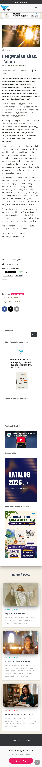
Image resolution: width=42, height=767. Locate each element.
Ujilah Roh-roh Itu (15, 613)
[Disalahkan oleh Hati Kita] (21, 695)
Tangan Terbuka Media (11, 302)
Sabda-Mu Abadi (17, 294)
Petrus (9, 298)
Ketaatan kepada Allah (17, 661)
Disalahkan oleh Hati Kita (19, 714)
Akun (17, 2)
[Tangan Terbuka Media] (6, 8)
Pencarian (9, 330)
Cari (33, 334)
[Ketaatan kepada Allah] (21, 642)
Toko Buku (23, 2)
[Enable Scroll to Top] (37, 762)
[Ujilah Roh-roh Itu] (21, 594)
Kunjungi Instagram (21, 761)
